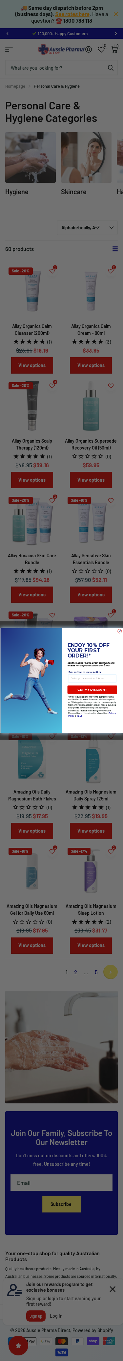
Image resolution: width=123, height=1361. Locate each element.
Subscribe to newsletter (84, 672)
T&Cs (79, 715)
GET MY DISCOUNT (92, 690)
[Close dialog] (119, 631)
